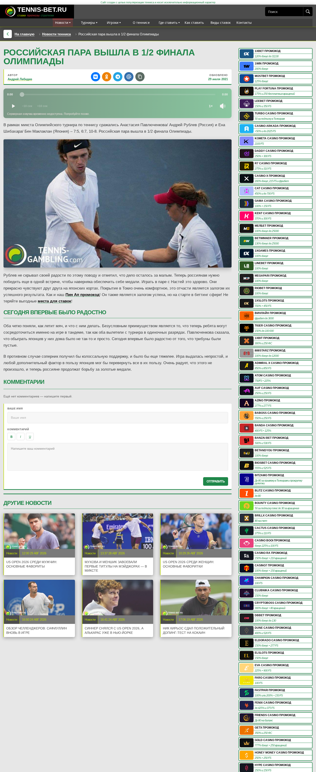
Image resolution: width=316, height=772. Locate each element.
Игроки (113, 22)
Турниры (88, 22)
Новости (61, 22)
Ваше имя (15, 408)
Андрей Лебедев (20, 79)
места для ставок (54, 301)
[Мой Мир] (128, 76)
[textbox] (117, 457)
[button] (140, 76)
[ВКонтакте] (95, 76)
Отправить (216, 481)
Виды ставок (221, 22)
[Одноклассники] (106, 76)
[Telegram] (117, 76)
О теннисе (141, 22)
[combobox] (284, 11)
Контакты (244, 22)
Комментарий (18, 429)
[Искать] (307, 11)
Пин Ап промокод (82, 295)
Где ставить (168, 22)
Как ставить (194, 22)
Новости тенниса (56, 34)
